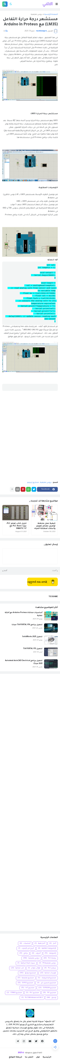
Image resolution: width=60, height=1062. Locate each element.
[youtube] (30, 1041)
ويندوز (51, 998)
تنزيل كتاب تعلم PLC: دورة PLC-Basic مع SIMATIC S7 (16, 526)
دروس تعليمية (36, 14)
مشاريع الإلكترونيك (47, 978)
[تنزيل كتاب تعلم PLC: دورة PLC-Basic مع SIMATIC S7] (15, 512)
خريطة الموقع (15, 1057)
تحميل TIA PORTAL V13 (32, 649)
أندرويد (36, 953)
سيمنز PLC (50, 968)
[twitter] (36, 1041)
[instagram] (23, 1041)
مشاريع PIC (49, 993)
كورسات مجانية (48, 973)
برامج (23, 953)
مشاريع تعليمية (26, 978)
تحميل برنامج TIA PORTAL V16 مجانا (27, 625)
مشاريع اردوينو (33, 483)
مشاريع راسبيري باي (46, 983)
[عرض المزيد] (12, 489)
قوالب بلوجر (34, 968)
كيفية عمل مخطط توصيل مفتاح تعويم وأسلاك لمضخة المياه (44, 526)
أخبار (52, 943)
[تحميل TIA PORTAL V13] (51, 651)
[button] (56, 4)
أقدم (5, 571)
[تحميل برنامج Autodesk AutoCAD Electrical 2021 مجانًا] (51, 663)
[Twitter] (34, 489)
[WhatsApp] (28, 489)
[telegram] (17, 1041)
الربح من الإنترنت (26, 948)
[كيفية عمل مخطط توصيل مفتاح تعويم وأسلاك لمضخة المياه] (44, 512)
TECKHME (53, 597)
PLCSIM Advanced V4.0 (32, 998)
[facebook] (42, 1041)
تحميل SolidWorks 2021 (32, 637)
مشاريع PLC (32, 993)
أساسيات (25, 943)
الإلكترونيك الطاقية (47, 948)
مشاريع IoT (27, 988)
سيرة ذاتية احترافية (26, 963)
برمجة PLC (50, 958)
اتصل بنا (29, 1057)
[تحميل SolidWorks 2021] (51, 640)
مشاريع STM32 (14, 993)
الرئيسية (47, 1057)
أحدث (54, 571)
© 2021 (21, 1053)
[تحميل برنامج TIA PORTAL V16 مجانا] (51, 628)
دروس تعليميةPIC (47, 963)
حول (38, 1057)
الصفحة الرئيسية (51, 14)
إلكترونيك (50, 953)
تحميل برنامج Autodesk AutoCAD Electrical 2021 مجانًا (23, 662)
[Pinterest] (23, 489)
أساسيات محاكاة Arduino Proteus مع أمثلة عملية (23, 614)
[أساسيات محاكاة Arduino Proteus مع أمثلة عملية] (51, 615)
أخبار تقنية (39, 943)
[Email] (17, 489)
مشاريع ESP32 (25, 983)
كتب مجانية (17, 968)
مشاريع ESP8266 (47, 988)
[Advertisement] (30, 802)
